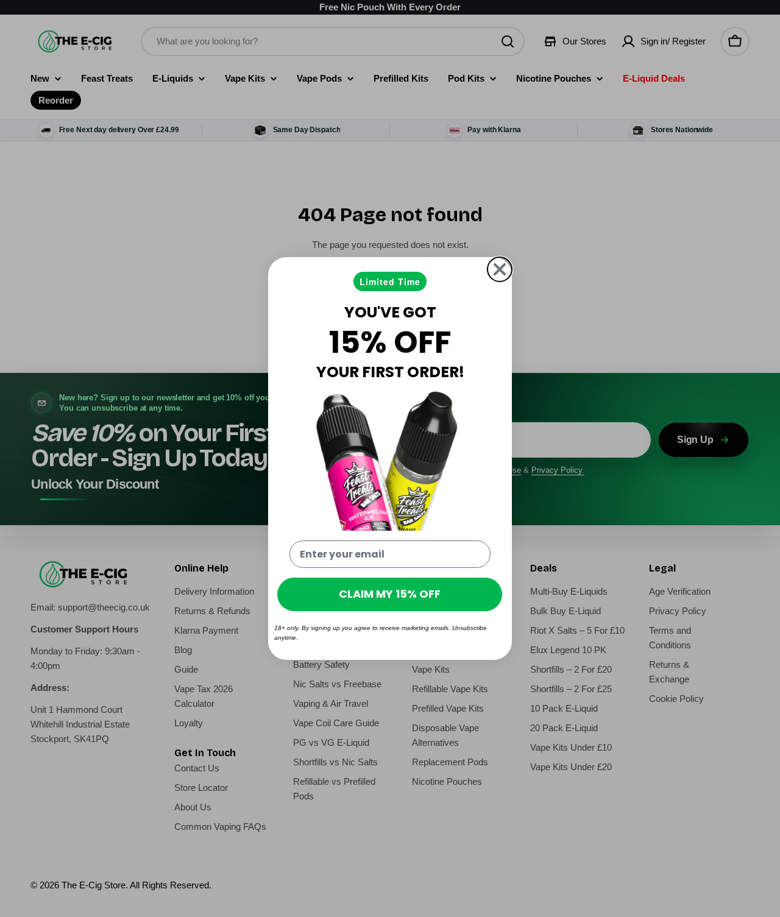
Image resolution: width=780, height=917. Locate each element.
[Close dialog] (500, 269)
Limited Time (390, 281)
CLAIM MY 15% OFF (390, 593)
